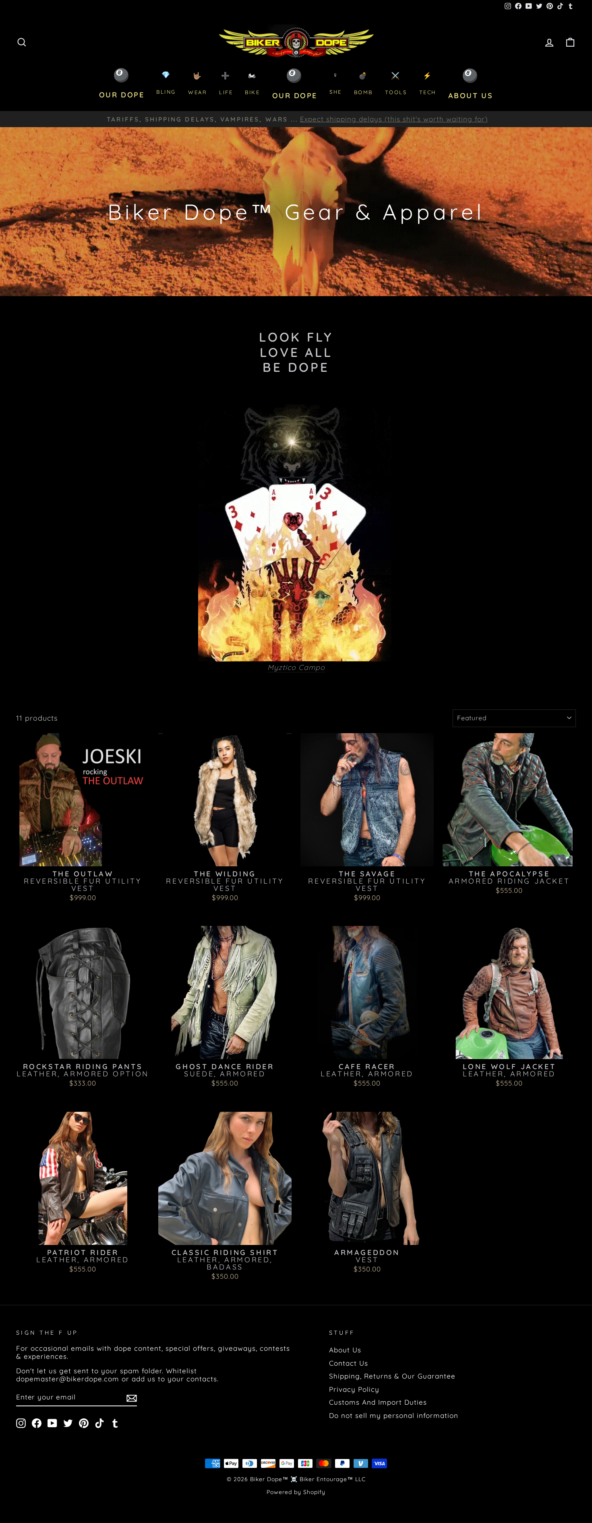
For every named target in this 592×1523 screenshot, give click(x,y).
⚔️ (396, 83)
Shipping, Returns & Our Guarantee (392, 1376)
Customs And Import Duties (378, 1402)
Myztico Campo (296, 667)
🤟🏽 (197, 83)
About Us (345, 1350)
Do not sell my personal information (393, 1415)
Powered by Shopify (296, 1492)
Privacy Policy (354, 1389)
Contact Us (348, 1363)
